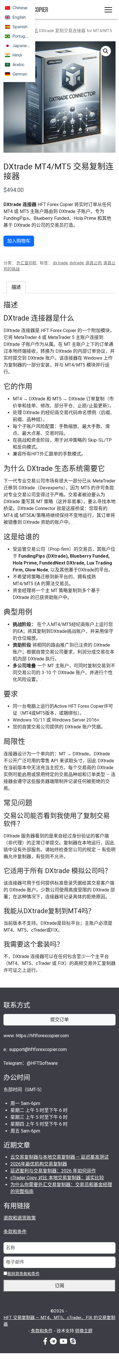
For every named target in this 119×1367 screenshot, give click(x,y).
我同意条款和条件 (23, 1273)
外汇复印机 (26, 263)
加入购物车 (18, 241)
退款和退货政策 (19, 1218)
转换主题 (83, 1330)
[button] (106, 51)
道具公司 (93, 263)
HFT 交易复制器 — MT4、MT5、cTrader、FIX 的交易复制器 (59, 1321)
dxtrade (77, 263)
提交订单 (59, 1019)
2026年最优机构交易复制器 (38, 1164)
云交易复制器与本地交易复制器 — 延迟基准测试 (59, 1157)
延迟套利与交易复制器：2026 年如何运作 (53, 1171)
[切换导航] (108, 9)
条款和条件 (15, 1231)
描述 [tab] (16, 287)
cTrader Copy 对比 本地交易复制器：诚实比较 (57, 1177)
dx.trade (60, 263)
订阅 (59, 1285)
